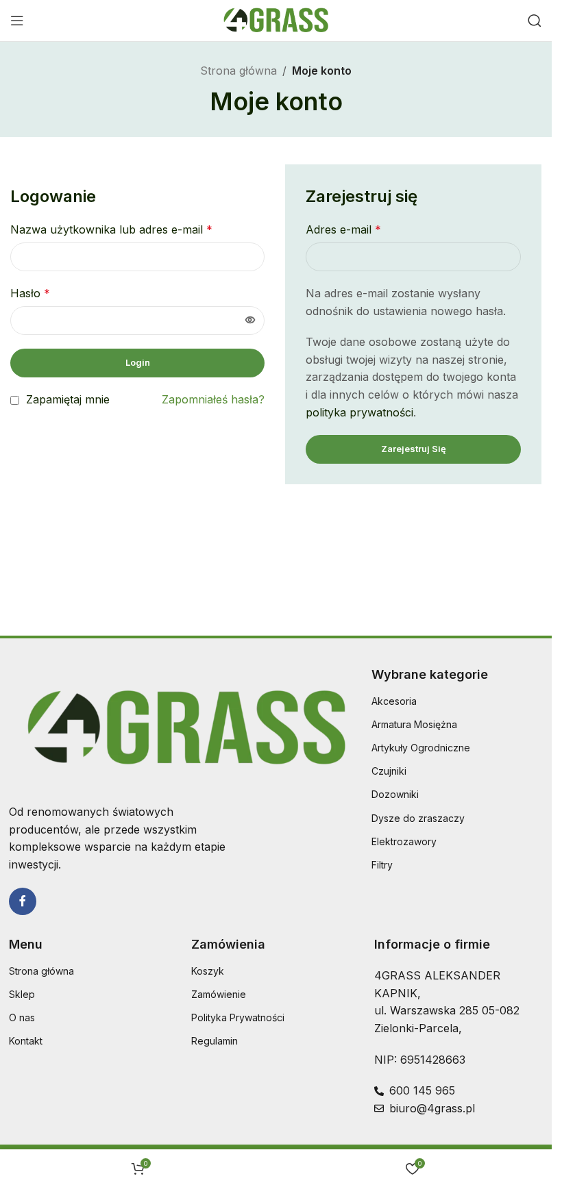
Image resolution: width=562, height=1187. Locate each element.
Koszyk (207, 971)
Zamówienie (218, 994)
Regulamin (214, 1041)
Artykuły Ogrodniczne (420, 747)
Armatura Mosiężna (414, 724)
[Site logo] (276, 19)
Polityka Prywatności (237, 1017)
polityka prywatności (359, 412)
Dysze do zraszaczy (418, 818)
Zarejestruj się (413, 448)
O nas (22, 1017)
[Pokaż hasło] (250, 320)
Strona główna (238, 70)
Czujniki (388, 771)
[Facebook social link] (22, 901)
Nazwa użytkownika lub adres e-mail (111, 229)
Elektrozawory (404, 841)
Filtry (382, 865)
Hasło (30, 293)
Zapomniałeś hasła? (213, 399)
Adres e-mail (343, 229)
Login (137, 362)
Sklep (22, 994)
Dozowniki (395, 794)
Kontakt (25, 1041)
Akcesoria (394, 701)
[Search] (534, 20)
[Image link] (183, 727)
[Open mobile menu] (17, 20)
